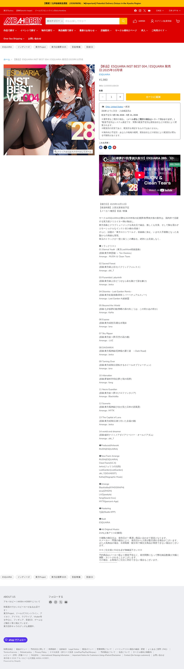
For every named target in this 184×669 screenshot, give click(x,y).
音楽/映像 (76, 47)
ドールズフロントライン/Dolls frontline (50, 11)
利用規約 (52, 649)
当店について (124, 652)
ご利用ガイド (158, 30)
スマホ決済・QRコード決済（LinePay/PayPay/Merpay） (73, 652)
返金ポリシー (21, 649)
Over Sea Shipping (13, 38)
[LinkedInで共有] (110, 147)
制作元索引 (47, 30)
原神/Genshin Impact (24, 11)
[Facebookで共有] (100, 147)
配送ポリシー (88, 649)
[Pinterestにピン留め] (114, 147)
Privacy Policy (41, 652)
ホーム (7, 59)
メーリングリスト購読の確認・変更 (130, 649)
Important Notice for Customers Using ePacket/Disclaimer (96, 655)
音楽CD (89, 47)
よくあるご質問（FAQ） (158, 649)
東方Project (41, 47)
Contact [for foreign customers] (137, 655)
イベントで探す (28, 30)
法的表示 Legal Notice (69, 649)
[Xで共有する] (105, 147)
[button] (161, 21)
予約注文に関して (37, 649)
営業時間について (104, 649)
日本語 (158, 10)
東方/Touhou (8, 11)
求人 (143, 30)
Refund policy (26, 652)
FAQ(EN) (34, 655)
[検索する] (123, 21)
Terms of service (10, 652)
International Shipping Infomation (55, 655)
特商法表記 (8, 649)
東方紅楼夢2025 (58, 47)
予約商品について (107, 652)
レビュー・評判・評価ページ (16, 655)
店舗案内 (105, 30)
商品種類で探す (66, 30)
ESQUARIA (7, 47)
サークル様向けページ (126, 30)
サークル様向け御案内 (142, 652)
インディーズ (24, 47)
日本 (173, 10)
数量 (101, 91)
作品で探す (9, 30)
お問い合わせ (34, 38)
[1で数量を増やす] (120, 97)
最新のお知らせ (87, 30)
